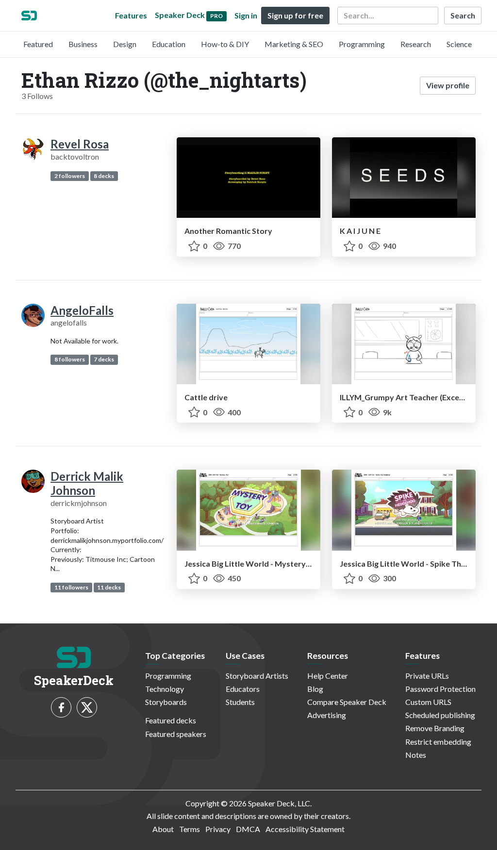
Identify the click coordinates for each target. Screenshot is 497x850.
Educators (243, 688)
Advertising (326, 714)
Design (124, 44)
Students (240, 701)
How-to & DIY (225, 44)
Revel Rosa (79, 144)
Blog (315, 688)
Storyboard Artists (257, 675)
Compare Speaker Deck (346, 701)
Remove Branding (434, 728)
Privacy (218, 829)
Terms (189, 829)
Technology (164, 688)
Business (83, 44)
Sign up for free (295, 15)
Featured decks (170, 720)
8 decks (104, 176)
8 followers (69, 359)
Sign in (245, 15)
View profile (447, 85)
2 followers (69, 176)
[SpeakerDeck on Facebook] (61, 707)
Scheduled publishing (440, 714)
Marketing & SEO (294, 44)
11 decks (109, 587)
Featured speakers (175, 733)
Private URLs (427, 675)
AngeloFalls (82, 310)
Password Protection (440, 688)
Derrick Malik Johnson (86, 483)
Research (415, 44)
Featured (38, 44)
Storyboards (166, 701)
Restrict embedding (438, 741)
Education (168, 44)
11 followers (71, 587)
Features (131, 15)
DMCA (248, 829)
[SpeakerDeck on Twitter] (87, 707)
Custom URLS (428, 701)
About (163, 829)
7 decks (104, 359)
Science (459, 44)
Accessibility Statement (305, 829)
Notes (415, 754)
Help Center (327, 675)
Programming (362, 44)
